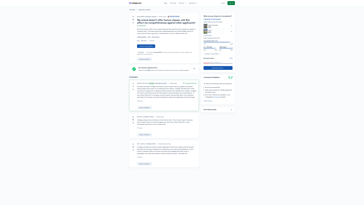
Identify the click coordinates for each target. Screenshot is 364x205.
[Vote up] (133, 16)
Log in (223, 3)
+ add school (208, 35)
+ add (231, 58)
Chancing (173, 3)
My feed (132, 10)
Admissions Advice (144, 10)
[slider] (229, 42)
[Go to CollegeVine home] (135, 3)
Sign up (231, 3)
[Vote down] (133, 22)
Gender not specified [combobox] (211, 54)
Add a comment (144, 59)
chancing (217, 97)
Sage (165, 3)
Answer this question (146, 46)
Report (153, 40)
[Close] (194, 68)
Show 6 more (208, 101)
